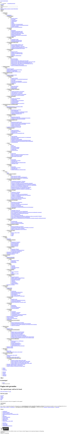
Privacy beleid (5, 423)
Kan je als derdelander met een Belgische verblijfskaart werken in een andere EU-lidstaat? (26, 216)
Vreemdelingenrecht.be (11, 3)
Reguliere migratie (14, 18)
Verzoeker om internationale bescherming (18, 300)
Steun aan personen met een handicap (17, 322)
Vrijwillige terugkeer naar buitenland (17, 100)
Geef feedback (3, 403)
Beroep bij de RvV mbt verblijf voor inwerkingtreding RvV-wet (22, 63)
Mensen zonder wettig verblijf (12, 355)
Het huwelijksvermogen (15, 147)
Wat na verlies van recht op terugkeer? (17, 95)
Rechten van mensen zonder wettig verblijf (18, 360)
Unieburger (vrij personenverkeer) (17, 24)
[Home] (2, 4)
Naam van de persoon (15, 130)
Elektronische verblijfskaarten (12, 70)
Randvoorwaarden (14, 51)
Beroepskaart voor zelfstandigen (16, 202)
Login (10, 391)
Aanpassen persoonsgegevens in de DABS (18, 124)
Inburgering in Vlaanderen (15, 242)
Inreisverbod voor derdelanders (16, 81)
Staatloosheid (13, 36)
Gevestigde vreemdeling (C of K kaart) (17, 46)
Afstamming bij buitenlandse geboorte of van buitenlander (21, 137)
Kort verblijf (13, 19)
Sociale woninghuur (10, 317)
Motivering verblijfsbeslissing (16, 55)
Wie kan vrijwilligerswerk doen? (16, 222)
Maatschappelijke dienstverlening (17, 292)
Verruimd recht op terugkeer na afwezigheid (18, 94)
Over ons (4, 371)
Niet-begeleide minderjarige (16, 301)
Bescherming (13, 30)
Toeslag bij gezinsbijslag (15, 325)
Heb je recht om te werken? (16, 176)
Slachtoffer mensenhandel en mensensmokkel (19, 35)
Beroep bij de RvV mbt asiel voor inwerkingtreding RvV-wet (21, 62)
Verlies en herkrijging (14, 271)
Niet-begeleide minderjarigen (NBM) (17, 33)
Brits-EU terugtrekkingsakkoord (16, 27)
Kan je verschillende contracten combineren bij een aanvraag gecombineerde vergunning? (26, 212)
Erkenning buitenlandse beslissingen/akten (18, 162)
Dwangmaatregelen (14, 102)
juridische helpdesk (51, 407)
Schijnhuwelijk (13, 149)
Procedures (13, 265)
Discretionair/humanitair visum (16, 41)
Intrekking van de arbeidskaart (16, 199)
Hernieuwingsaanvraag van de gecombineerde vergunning (21, 187)
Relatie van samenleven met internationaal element (19, 154)
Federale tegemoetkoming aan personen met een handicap (21, 323)
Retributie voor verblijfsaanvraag (16, 52)
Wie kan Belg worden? (15, 260)
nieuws (4, 407)
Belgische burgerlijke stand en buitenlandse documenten (20, 117)
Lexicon (4, 373)
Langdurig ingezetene (15, 26)
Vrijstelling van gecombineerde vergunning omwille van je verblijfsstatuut (23, 185)
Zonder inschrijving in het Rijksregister (17, 345)
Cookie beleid (5, 424)
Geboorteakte (13, 281)
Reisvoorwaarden (14, 87)
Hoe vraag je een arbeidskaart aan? (17, 197)
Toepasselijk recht (14, 132)
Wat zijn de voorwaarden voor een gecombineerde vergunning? (22, 183)
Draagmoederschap (14, 142)
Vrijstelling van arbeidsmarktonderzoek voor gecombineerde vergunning (23, 184)
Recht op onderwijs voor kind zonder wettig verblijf (20, 362)
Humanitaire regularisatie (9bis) (16, 40)
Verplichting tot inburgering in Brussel (17, 250)
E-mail (1, 398)
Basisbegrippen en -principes (16, 109)
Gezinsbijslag (13, 311)
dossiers (7, 407)
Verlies (12, 272)
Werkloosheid (9, 319)
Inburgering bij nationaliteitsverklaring (13, 252)
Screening (8, 356)
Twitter (1, 396)
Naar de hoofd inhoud (4, 0)
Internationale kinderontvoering (16, 139)
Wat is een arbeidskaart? (15, 193)
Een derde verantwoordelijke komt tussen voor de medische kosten (22, 337)
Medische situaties (10, 347)
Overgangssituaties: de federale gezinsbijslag (18, 314)
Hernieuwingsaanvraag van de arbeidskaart (18, 198)
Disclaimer (4, 422)
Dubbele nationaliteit (14, 283)
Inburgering (9, 238)
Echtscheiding (13, 159)
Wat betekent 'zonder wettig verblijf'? (13, 357)
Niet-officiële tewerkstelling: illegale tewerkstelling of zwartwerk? (22, 227)
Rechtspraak (5, 369)
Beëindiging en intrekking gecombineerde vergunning (20, 188)
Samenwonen (13, 153)
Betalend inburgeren (14, 245)
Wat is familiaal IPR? (14, 110)
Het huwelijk (13, 146)
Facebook (2, 395)
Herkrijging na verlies (15, 273)
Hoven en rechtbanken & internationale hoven (19, 65)
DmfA (12, 235)
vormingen (45, 407)
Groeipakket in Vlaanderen (15, 312)
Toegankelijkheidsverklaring (7, 425)
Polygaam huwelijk (14, 150)
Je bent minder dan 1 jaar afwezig (17, 92)
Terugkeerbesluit (14, 99)
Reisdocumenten (14, 88)
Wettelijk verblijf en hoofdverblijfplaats (17, 277)
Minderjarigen (13, 261)
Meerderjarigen (13, 262)
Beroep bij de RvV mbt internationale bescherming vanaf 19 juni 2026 (23, 61)
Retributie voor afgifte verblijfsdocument (14, 71)
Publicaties (4, 375)
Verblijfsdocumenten (10, 68)
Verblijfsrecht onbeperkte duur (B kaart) (18, 48)
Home (4, 382)
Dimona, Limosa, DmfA (15, 232)
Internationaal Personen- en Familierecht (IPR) (15, 106)
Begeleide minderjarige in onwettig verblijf (18, 302)
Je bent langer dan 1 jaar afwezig (16, 93)
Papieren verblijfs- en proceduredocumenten (14, 69)
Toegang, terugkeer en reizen (12, 74)
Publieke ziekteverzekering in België (17, 332)
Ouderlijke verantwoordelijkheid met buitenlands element (21, 140)
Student (12, 22)
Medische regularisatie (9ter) (16, 34)
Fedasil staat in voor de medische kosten (18, 334)
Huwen (12, 145)
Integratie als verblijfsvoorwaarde (17, 53)
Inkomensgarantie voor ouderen (12, 316)
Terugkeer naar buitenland (15, 98)
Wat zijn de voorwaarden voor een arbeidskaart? (19, 194)
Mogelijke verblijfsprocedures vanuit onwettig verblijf (16, 364)
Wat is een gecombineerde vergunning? (18, 182)
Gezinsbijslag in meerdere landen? (17, 315)
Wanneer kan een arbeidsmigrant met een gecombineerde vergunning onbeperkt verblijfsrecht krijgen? (28, 218)
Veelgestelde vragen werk (15, 210)
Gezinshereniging (14, 20)
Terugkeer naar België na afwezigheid (17, 91)
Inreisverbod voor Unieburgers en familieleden (19, 82)
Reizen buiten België (14, 86)
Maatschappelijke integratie (15, 278)
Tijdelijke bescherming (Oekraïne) (17, 32)
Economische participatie (15, 279)
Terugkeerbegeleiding (15, 101)
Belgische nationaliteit (10, 257)
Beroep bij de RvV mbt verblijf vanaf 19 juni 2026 (19, 60)
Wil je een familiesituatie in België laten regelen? (19, 111)
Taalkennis (13, 280)
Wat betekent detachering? (15, 214)
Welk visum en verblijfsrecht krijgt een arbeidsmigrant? (20, 217)
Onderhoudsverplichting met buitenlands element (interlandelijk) (22, 141)
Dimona (12, 233)
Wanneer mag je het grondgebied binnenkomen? (19, 79)
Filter (1, 7)
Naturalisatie (13, 268)
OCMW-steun (13, 291)
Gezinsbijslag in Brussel (15, 313)
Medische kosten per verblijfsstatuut (17, 340)
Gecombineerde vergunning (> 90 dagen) (18, 181)
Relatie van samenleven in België (17, 155)
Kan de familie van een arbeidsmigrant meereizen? (19, 213)
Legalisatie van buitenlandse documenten (18, 118)
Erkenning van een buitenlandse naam (17, 133)
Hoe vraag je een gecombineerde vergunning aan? (19, 186)
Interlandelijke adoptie (15, 138)
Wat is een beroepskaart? (15, 203)
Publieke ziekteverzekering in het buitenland (18, 335)
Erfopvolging (13, 166)
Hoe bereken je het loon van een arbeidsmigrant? (19, 211)
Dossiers (4, 368)
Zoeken (1, 6)
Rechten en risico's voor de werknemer (17, 228)
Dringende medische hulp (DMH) (17, 333)
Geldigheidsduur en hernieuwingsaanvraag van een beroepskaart (22, 207)
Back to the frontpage (4, 391)
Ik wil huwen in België (15, 148)
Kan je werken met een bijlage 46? (17, 215)
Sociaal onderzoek (14, 294)
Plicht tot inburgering (14, 244)
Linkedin (2, 397)
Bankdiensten (13, 305)
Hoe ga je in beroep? (14, 59)
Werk (8, 172)
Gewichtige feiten (14, 282)
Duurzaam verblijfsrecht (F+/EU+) (17, 45)
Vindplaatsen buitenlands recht (16, 113)
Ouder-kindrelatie (14, 136)
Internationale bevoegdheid (15, 131)
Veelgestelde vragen (14, 163)
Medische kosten (10, 328)
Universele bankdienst (15, 308)
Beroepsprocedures (14, 58)
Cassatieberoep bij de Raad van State (17, 64)
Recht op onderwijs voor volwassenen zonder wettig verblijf (21, 363)
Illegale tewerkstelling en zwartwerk (17, 226)
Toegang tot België (14, 78)
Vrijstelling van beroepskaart (16, 205)
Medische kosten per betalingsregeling (17, 331)
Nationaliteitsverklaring (15, 267)
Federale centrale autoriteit (15, 125)
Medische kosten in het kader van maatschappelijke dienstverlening (22, 336)
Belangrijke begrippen (15, 276)
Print (1, 399)
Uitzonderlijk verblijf (14, 39)
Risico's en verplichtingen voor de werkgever (19, 229)
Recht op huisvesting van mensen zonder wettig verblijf (20, 361)
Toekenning (13, 266)
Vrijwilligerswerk (14, 221)
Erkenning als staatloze (11, 284)
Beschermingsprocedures (15, 342)
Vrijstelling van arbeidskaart (16, 196)
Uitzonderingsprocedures (15, 344)
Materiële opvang (14, 299)
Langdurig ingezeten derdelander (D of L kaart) (19, 47)
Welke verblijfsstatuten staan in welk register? (14, 351)
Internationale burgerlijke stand (16, 122)
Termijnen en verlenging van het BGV (17, 103)
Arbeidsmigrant (13, 21)
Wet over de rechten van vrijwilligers (17, 223)
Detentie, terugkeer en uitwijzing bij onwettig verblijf (16, 366)
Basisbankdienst (14, 306)
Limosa (12, 234)
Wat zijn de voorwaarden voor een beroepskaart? (19, 204)
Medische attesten (10, 346)
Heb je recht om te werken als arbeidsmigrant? (19, 177)
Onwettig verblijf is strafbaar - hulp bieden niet (15, 365)
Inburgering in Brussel (15, 249)
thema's (1, 407)
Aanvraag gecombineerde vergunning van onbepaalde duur (21, 189)
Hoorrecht (13, 54)
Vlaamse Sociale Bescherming (12, 318)
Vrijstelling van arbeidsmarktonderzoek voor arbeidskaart (21, 195)
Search (2, 5)
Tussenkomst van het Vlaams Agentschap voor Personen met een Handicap (24, 324)
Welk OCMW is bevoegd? (15, 295)
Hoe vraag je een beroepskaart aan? (17, 206)
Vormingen (4, 374)
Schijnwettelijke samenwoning (16, 156)
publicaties (57, 407)
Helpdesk (4, 372)
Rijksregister (5, 420)
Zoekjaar (12, 23)
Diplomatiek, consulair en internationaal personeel (19, 25)
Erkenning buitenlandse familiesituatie (17, 112)
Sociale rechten (9, 287)
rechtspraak (12, 407)
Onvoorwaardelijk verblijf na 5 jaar (17, 44)
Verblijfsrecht (9, 15)
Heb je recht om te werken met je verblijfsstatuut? (19, 178)
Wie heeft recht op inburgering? (16, 251)
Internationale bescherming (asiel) (17, 31)
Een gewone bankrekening (15, 307)
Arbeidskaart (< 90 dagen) (15, 192)
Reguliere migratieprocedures (16, 343)
